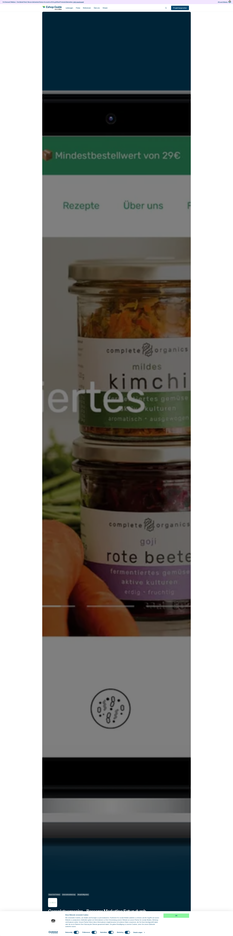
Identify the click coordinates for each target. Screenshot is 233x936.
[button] (166, 8)
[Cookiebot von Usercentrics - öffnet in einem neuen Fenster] (53, 932)
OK (176, 915)
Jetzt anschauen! (78, 2)
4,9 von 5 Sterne (223, 2)
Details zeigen (137, 932)
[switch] (94, 932)
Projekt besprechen (180, 8)
